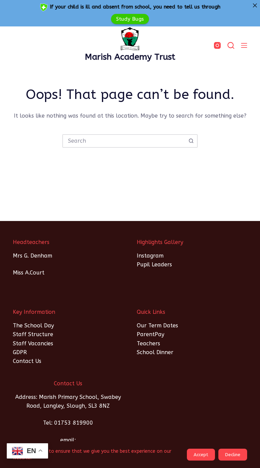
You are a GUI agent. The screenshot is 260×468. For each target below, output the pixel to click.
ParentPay (150, 334)
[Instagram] (217, 45)
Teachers (148, 343)
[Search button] (191, 141)
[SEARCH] (231, 45)
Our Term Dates (157, 325)
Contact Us (27, 361)
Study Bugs (130, 19)
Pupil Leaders (154, 264)
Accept (201, 454)
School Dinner (155, 352)
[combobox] (124, 141)
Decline (232, 454)
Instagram (150, 255)
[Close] (255, 5)
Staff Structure (33, 334)
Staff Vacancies (33, 343)
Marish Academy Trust (130, 57)
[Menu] (244, 45)
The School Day (33, 325)
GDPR (20, 352)
